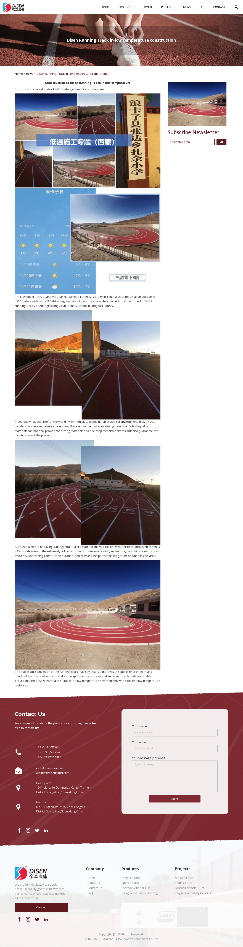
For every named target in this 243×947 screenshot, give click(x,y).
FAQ (90, 893)
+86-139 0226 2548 (48, 752)
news (29, 74)
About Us (94, 883)
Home (19, 74)
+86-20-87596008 (47, 747)
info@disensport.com (50, 768)
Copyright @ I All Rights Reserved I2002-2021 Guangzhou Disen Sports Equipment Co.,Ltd (121, 936)
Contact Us (95, 888)
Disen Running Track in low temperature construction (72, 74)
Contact (41, 907)
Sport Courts (130, 883)
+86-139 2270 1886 (48, 757)
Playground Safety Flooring (140, 893)
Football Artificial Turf (136, 888)
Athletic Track (131, 878)
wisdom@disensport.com (52, 773)
